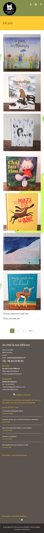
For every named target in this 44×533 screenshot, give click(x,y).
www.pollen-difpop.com (10, 389)
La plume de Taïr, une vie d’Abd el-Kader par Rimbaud (20, 419)
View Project (10, 109)
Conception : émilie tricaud (22, 529)
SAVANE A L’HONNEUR (9, 436)
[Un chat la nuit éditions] (9, 8)
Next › (31, 331)
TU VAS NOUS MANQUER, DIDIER (12, 411)
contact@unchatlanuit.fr (16, 358)
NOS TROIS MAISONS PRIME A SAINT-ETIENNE (17, 428)
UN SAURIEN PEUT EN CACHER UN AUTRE (15, 445)
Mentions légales (35, 527)
